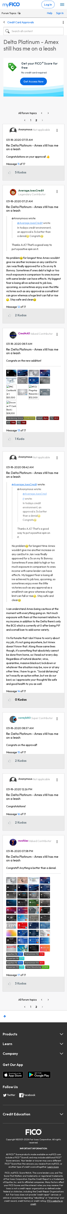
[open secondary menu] (62, 4)
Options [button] (63, 22)
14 (19, 691)
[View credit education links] (61, 1114)
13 (19, 430)
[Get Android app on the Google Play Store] (39, 1075)
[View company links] (61, 1053)
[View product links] (61, 1034)
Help (49, 13)
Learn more (53, 1167)
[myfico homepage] (11, 4)
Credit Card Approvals (20, 22)
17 (19, 975)
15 (19, 752)
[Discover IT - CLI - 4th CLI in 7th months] (42, 113)
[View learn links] (61, 1044)
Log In (48, 4)
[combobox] (33, 31)
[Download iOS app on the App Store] (13, 1075)
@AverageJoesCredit (30, 223)
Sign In (59, 13)
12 (19, 306)
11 (18, 164)
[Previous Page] (25, 120)
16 (19, 814)
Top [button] (4, 1016)
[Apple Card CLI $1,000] (48, 113)
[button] (57, 129)
